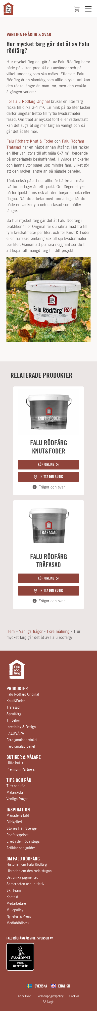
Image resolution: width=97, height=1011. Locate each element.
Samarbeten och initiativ (25, 884)
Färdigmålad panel (20, 746)
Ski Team (13, 890)
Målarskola (14, 792)
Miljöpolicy (14, 910)
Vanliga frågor (31, 632)
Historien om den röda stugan (29, 871)
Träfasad (13, 707)
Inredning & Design (21, 727)
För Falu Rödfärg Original (28, 102)
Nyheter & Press (18, 916)
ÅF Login (48, 1001)
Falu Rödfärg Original (22, 694)
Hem (10, 632)
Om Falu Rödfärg (23, 858)
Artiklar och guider (20, 848)
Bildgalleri (14, 822)
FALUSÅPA (15, 733)
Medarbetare (16, 903)
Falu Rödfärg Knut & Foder (29, 141)
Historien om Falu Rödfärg (26, 864)
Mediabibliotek (17, 923)
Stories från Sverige (21, 828)
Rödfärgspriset (17, 835)
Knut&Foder (15, 701)
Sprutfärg (13, 714)
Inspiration (18, 809)
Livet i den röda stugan (24, 841)
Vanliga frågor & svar (29, 34)
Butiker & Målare (23, 757)
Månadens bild (17, 815)
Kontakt (12, 897)
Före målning (58, 632)
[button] (48, 464)
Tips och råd (18, 780)
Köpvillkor (24, 996)
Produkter (17, 688)
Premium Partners (20, 769)
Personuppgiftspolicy (50, 996)
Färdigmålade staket (22, 740)
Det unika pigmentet (22, 877)
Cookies (74, 996)
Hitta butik (14, 763)
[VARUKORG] (77, 9)
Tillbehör (13, 720)
